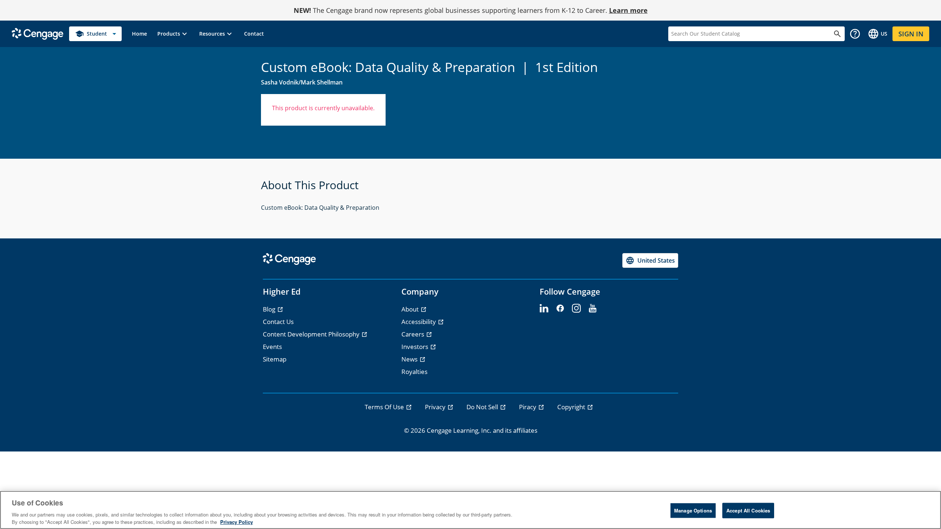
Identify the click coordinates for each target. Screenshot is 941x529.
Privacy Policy (236, 521)
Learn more (628, 10)
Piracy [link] (528, 407)
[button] (173, 33)
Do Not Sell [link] (483, 407)
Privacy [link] (436, 407)
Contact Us (278, 321)
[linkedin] (544, 308)
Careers (413, 334)
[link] (139, 33)
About (410, 309)
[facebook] (560, 308)
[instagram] (576, 308)
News (410, 359)
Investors (415, 346)
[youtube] (592, 308)
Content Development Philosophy (312, 334)
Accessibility (419, 321)
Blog (270, 309)
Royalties (414, 371)
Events (272, 346)
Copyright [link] (572, 407)
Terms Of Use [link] (385, 407)
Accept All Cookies (748, 510)
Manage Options (693, 510)
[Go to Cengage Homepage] (37, 33)
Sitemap (274, 359)
